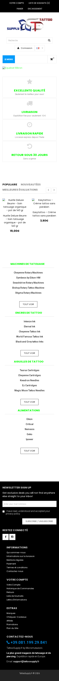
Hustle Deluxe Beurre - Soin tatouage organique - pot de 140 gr (15, 221)
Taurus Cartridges (29, 370)
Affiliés (10, 620)
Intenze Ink (29, 321)
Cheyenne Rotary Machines (28, 272)
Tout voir (28, 304)
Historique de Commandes (20, 588)
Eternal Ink (29, 326)
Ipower (29, 439)
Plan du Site (12, 628)
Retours (10, 592)
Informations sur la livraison (21, 556)
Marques (11, 613)
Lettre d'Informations (17, 599)
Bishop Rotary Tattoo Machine (28, 287)
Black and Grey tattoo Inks (29, 341)
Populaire (9, 184)
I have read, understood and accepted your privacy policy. (28, 512)
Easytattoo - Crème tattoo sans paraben (44, 214)
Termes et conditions (17, 567)
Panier (20, 8)
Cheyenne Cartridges (29, 375)
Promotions (12, 624)
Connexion (26, 48)
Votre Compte (16, 3)
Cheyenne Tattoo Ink (29, 331)
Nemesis (29, 429)
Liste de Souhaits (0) (39, 3)
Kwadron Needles (29, 380)
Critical (29, 424)
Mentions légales (15, 560)
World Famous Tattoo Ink (29, 336)
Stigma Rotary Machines (28, 293)
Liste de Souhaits (15, 596)
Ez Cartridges (29, 385)
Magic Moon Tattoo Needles (29, 390)
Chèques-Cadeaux (16, 617)
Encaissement (35, 8)
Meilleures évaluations (20, 190)
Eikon (29, 419)
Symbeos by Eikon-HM (28, 277)
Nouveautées (31, 184)
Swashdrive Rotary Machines (28, 282)
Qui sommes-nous (16, 552)
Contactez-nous (15, 571)
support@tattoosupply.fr (26, 661)
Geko (29, 434)
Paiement (11, 563)
